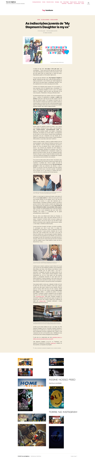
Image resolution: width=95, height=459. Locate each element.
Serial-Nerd (64, 3)
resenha (55, 348)
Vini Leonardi (43, 30)
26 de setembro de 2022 (52, 30)
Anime (38, 19)
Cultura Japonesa (45, 19)
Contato (43, 2)
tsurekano (59, 348)
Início (61, 2)
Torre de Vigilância (11, 2)
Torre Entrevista (77, 3)
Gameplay (57, 2)
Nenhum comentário (48, 32)
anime (36, 348)
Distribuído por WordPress (36, 456)
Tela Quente (70, 3)
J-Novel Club (42, 301)
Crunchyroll (53, 343)
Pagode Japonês (73, 2)
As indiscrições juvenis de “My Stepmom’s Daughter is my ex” (47, 25)
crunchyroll (39, 348)
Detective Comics (50, 2)
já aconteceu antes (40, 296)
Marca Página (66, 2)
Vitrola (82, 3)
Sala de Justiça (81, 2)
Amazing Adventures (36, 2)
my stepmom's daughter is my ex (48, 348)
